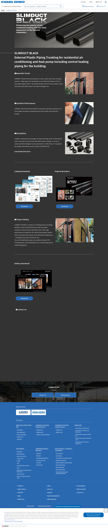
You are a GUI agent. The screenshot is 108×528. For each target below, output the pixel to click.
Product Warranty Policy (44, 506)
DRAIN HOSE (78, 425)
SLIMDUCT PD (59, 429)
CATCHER (38, 462)
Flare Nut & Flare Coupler (23, 465)
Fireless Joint (20, 436)
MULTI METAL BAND (60, 469)
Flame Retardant (21, 432)
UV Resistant (20, 429)
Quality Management (53, 496)
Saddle (18, 460)
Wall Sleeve (19, 451)
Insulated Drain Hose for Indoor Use (83, 435)
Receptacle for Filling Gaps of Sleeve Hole (24, 470)
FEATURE (20, 492)
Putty (18, 467)
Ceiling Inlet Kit (20, 474)
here (8, 513)
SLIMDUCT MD (39, 432)
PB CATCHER (39, 465)
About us (50, 489)
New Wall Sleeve (21, 454)
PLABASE (38, 455)
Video (91, 2)
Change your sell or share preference (13, 521)
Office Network (65, 395)
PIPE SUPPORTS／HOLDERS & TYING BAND (63, 449)
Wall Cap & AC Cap (21, 456)
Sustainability (81, 485)
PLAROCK (38, 453)
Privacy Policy (30, 506)
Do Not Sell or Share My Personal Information (68, 506)
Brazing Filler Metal (21, 434)
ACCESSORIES (20, 448)
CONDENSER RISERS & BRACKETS (42, 449)
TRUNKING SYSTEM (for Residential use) (42, 426)
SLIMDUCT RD (59, 432)
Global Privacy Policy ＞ (10, 519)
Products (83, 2)
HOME (3, 10)
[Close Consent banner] (106, 510)
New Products (22, 489)
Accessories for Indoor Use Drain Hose (83, 438)
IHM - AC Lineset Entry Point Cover (23, 476)
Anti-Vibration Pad (40, 460)
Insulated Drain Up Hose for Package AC (82, 442)
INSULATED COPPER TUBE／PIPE (24, 426)
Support (49, 492)
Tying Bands (59, 455)
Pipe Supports (59, 453)
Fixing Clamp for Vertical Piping (64, 458)
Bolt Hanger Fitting (60, 465)
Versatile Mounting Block (42, 458)
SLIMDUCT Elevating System (43, 434)
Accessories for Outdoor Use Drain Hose (82, 431)
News (19, 496)
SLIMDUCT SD (39, 429)
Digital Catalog (81, 489)
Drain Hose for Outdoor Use (82, 428)
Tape (18, 463)
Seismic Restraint (60, 467)
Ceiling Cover (20, 458)
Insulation (19, 439)
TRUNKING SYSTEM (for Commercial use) (62, 426)
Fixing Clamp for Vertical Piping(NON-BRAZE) (62, 472)
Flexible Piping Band (61, 460)
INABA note (21, 499)
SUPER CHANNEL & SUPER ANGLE (64, 462)
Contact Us (42, 395)
